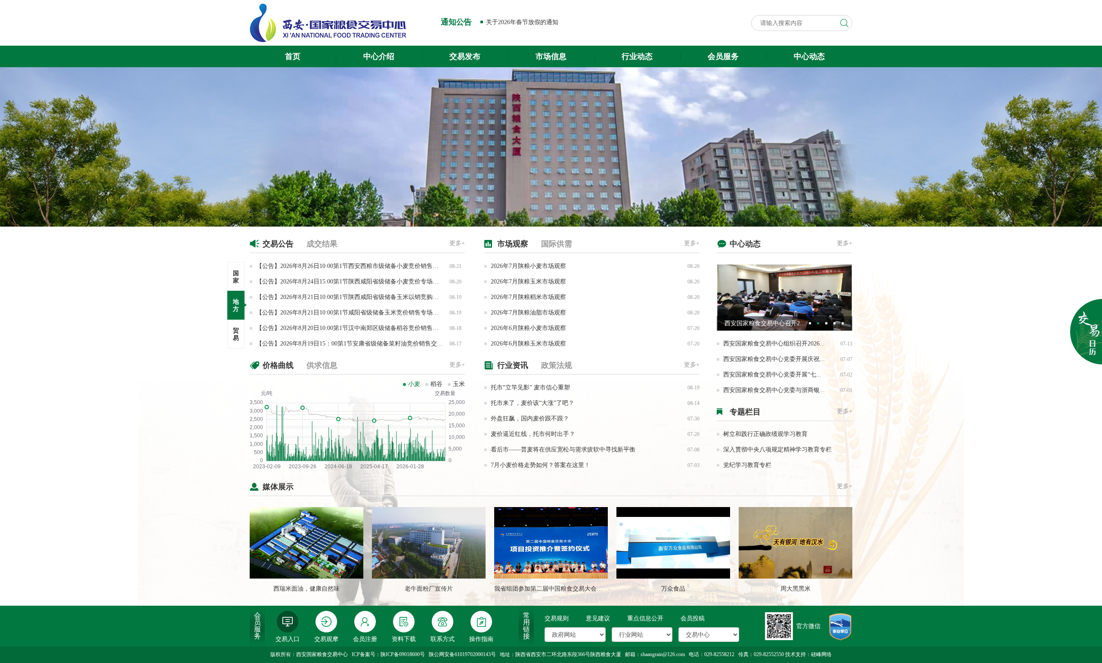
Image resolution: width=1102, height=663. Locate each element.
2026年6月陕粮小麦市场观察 (528, 328)
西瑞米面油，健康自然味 (306, 588)
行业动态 (637, 56)
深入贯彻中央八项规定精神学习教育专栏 (777, 449)
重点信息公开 (645, 618)
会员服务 (723, 56)
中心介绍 (378, 56)
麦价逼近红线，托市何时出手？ (533, 434)
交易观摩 (326, 639)
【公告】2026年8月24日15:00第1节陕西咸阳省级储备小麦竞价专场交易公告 (356, 281)
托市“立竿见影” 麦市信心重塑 (530, 387)
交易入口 (288, 639)
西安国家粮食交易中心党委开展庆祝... (774, 359)
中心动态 (809, 56)
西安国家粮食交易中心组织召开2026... (774, 343)
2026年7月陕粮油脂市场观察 (528, 312)
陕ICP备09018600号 (403, 654)
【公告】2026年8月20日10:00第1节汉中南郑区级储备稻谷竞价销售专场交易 (356, 328)
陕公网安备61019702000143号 (462, 654)
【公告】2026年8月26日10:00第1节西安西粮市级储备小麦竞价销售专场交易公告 (362, 266)
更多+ (457, 243)
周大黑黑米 (795, 588)
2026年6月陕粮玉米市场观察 (528, 343)
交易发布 (464, 56)
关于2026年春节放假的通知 (522, 22)
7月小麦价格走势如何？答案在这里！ (540, 465)
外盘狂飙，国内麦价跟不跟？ (530, 418)
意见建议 (598, 618)
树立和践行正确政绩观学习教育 (765, 434)
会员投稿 (693, 618)
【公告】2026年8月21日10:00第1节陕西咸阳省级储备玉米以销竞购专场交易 (356, 297)
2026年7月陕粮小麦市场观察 (528, 266)
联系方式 (442, 639)
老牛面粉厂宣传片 (429, 588)
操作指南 (481, 639)
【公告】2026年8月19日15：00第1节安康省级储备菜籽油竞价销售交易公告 (355, 343)
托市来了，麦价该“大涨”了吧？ (532, 403)
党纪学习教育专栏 (747, 465)
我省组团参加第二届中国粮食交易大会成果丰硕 (557, 588)
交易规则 (557, 618)
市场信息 (551, 56)
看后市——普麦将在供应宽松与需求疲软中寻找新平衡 (563, 449)
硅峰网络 (821, 654)
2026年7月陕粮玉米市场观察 (528, 281)
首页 (292, 56)
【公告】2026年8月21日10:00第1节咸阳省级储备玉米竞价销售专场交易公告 (356, 312)
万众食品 (673, 588)
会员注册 (365, 639)
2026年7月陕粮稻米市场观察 (528, 297)
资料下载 (404, 639)
